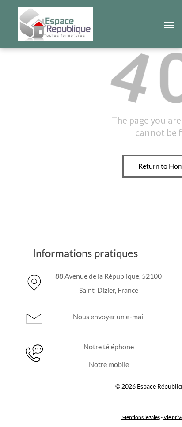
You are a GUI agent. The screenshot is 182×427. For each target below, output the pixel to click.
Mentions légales (140, 417)
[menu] (169, 25)
